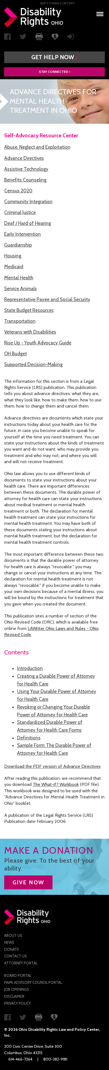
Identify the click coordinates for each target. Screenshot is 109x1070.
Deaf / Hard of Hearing (27, 223)
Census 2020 (18, 190)
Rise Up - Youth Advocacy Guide (37, 343)
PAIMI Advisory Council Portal (33, 982)
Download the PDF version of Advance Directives (52, 766)
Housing (12, 256)
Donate (11, 949)
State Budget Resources (29, 310)
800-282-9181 (55, 1059)
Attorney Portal (20, 963)
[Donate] (55, 36)
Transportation (19, 321)
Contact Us (15, 956)
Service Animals (20, 288)
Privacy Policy (17, 1003)
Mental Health (18, 277)
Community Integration (28, 201)
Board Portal (17, 975)
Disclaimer (14, 996)
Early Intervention (22, 234)
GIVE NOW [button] (28, 882)
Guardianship (18, 245)
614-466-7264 (20, 1059)
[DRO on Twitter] (23, 37)
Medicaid (13, 266)
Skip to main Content (57, 3)
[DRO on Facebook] (7, 37)
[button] (54, 57)
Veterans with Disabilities (30, 332)
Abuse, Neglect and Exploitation (37, 147)
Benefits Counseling (25, 180)
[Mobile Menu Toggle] (99, 12)
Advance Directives (24, 158)
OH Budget (15, 353)
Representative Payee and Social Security (47, 299)
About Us (13, 935)
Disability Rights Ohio (33, 17)
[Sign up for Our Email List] (70, 37)
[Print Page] (39, 36)
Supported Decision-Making (33, 364)
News (9, 942)
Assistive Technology (26, 169)
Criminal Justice (20, 212)
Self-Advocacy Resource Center (41, 135)
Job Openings (16, 989)
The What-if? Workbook (56, 784)
